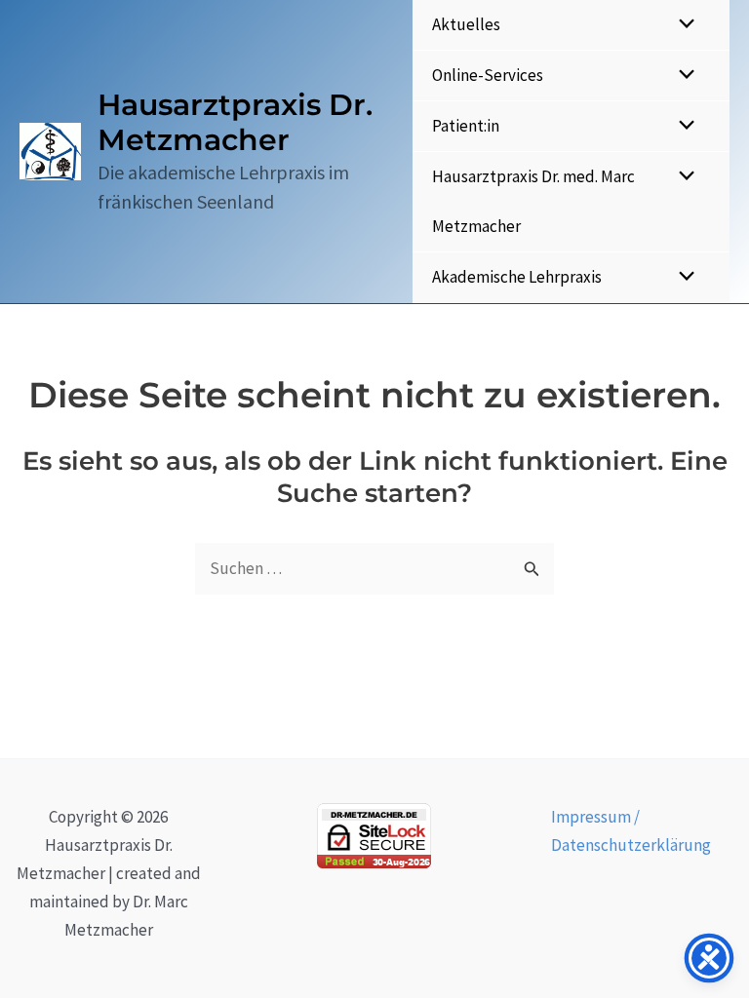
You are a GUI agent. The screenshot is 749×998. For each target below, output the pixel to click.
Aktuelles (466, 24)
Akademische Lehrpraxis (517, 277)
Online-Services (487, 75)
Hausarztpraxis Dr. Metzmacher (235, 122)
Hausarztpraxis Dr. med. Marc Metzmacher (533, 201)
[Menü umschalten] (682, 25)
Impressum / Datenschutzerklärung (631, 831)
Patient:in (465, 125)
